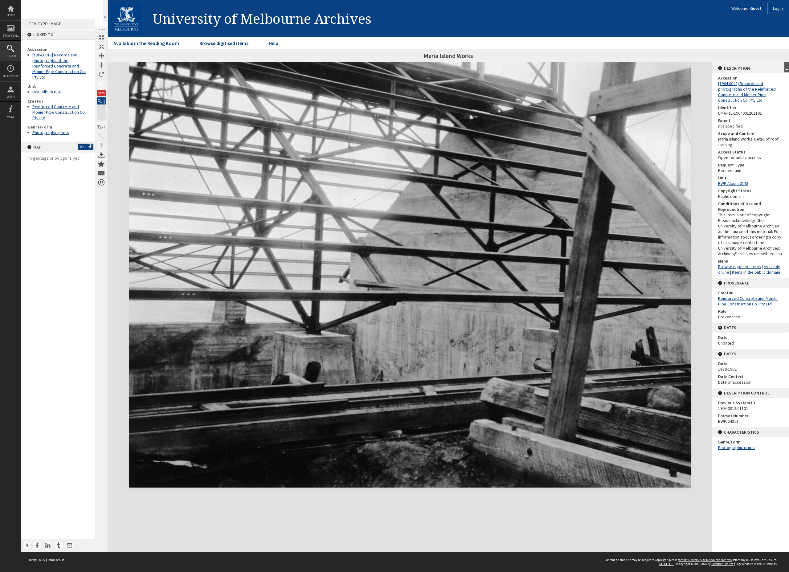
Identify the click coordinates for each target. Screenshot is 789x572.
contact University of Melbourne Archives (705, 560)
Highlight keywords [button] (101, 145)
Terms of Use (55, 560)
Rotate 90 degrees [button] (101, 74)
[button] (101, 100)
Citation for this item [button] (101, 182)
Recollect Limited (722, 564)
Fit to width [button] (101, 55)
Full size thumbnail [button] (101, 37)
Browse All (10, 36)
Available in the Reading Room (146, 43)
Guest (756, 8)
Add (83, 146)
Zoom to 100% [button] (101, 83)
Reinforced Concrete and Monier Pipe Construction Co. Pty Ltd (59, 112)
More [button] (10, 117)
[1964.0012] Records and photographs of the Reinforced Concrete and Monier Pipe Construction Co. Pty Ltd (59, 66)
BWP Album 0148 (47, 92)
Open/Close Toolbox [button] (105, 11)
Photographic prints (50, 132)
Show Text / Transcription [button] (101, 127)
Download (101, 154)
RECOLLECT (666, 564)
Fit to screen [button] (101, 46)
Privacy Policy (36, 560)
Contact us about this (101, 173)
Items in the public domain (756, 272)
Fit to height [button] (101, 65)
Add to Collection (101, 164)
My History (10, 76)
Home (11, 15)
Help (273, 43)
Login (11, 97)
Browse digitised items (223, 43)
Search (11, 56)
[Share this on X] (27, 542)
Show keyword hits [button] (101, 136)
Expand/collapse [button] (786, 67)
